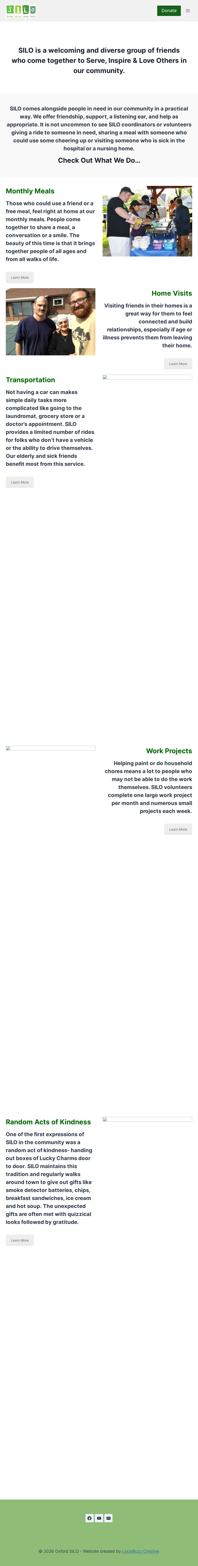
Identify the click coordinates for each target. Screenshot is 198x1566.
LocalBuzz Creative (140, 1551)
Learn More (20, 277)
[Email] (108, 1518)
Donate (169, 10)
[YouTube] (99, 1518)
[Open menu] (187, 11)
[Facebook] (89, 1518)
